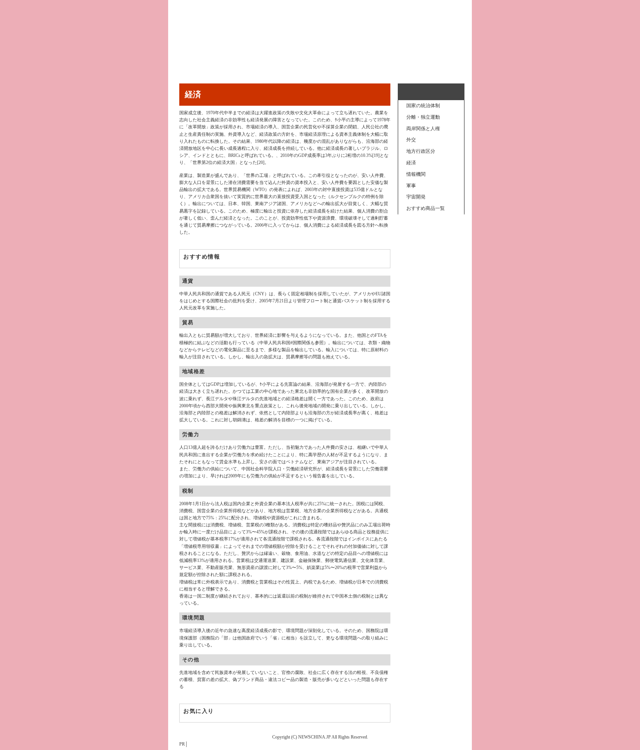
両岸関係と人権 (423, 128)
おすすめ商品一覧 (425, 208)
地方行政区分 (420, 151)
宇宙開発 (416, 197)
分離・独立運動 (423, 117)
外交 (411, 139)
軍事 (411, 185)
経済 (411, 162)
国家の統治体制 (423, 105)
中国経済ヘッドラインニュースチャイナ (320, 39)
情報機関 (416, 174)
